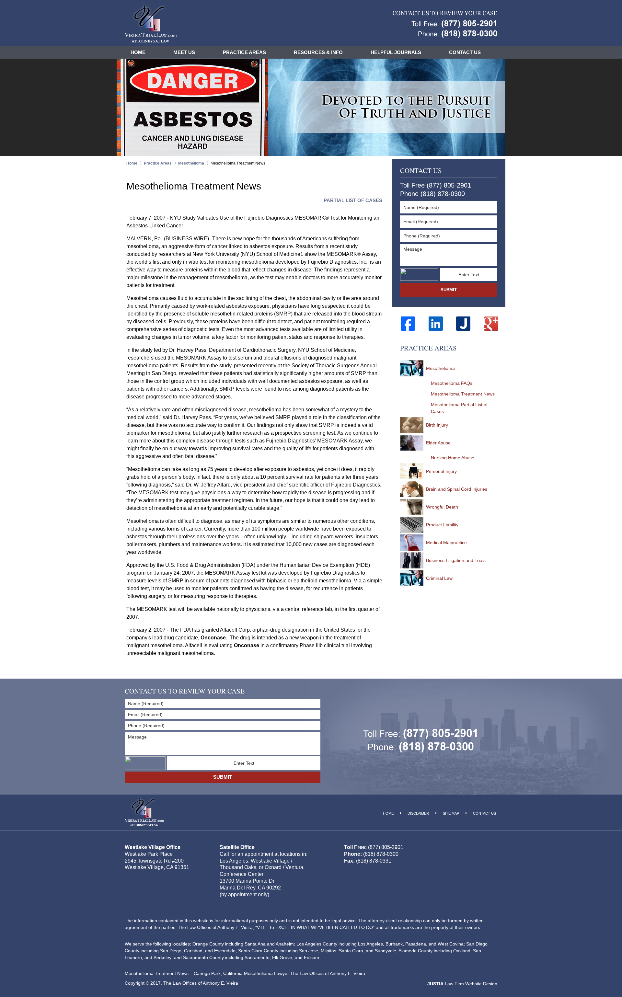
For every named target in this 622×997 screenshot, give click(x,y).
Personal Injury (441, 471)
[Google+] (491, 323)
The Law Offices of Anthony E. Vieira (200, 983)
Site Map (451, 813)
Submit (449, 289)
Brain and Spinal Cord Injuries (456, 489)
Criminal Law (439, 578)
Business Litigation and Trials (456, 560)
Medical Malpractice (446, 542)
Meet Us (184, 52)
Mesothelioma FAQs (451, 383)
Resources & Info (318, 52)
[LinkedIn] (435, 323)
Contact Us (465, 52)
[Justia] (463, 323)
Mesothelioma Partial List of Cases (459, 408)
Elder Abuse (438, 442)
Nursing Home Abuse (452, 457)
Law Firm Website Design (462, 983)
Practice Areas (244, 52)
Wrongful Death (442, 507)
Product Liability (442, 524)
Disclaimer (418, 813)
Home (138, 52)
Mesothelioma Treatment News (463, 393)
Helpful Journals (396, 52)
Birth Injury (437, 425)
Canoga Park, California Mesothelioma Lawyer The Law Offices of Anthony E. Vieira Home (151, 22)
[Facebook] (408, 323)
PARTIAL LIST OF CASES (353, 200)
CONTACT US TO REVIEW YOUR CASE (185, 691)
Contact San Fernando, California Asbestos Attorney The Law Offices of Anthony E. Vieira (445, 24)
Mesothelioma (440, 368)
